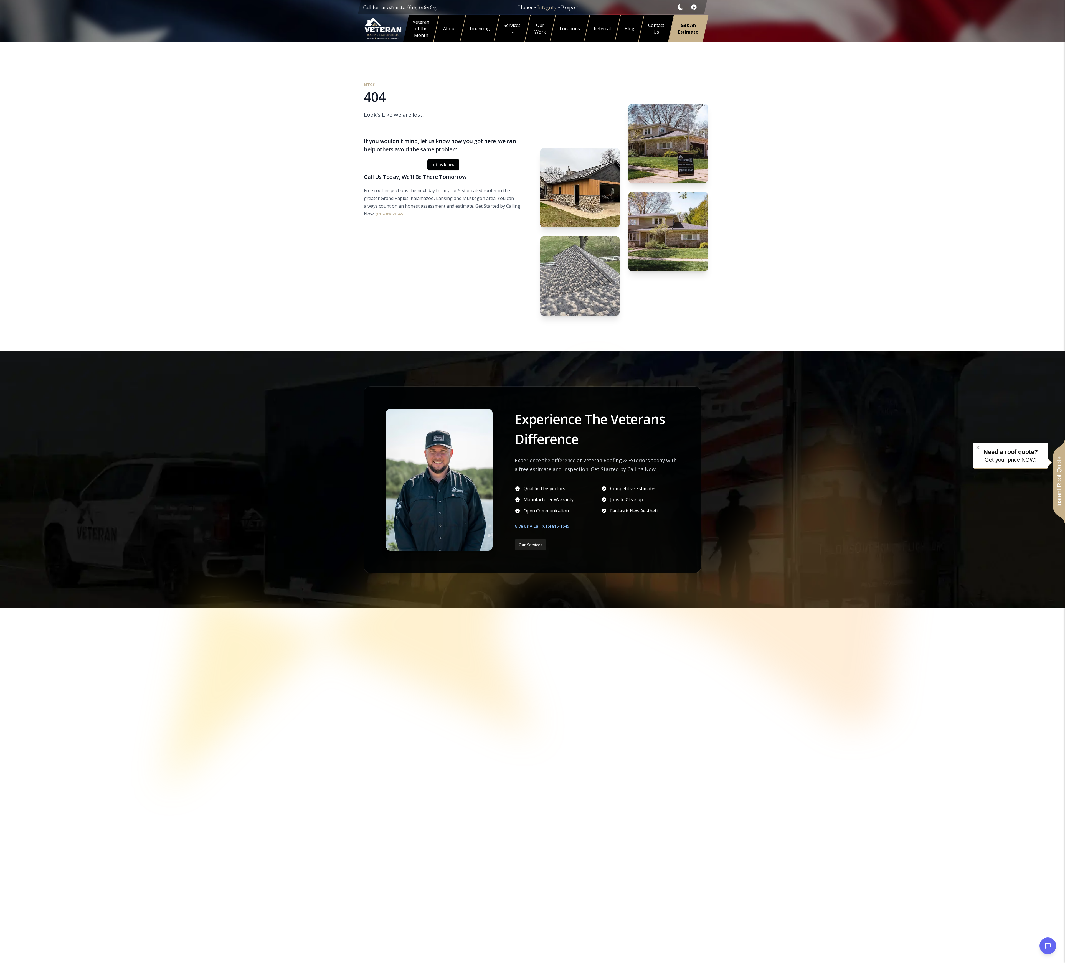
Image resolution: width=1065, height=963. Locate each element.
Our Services (530, 544)
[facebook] (694, 7)
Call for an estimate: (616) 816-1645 (400, 7)
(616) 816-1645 (389, 214)
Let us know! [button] (443, 164)
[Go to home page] (383, 28)
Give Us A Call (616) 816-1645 (542, 526)
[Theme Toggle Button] (681, 7)
